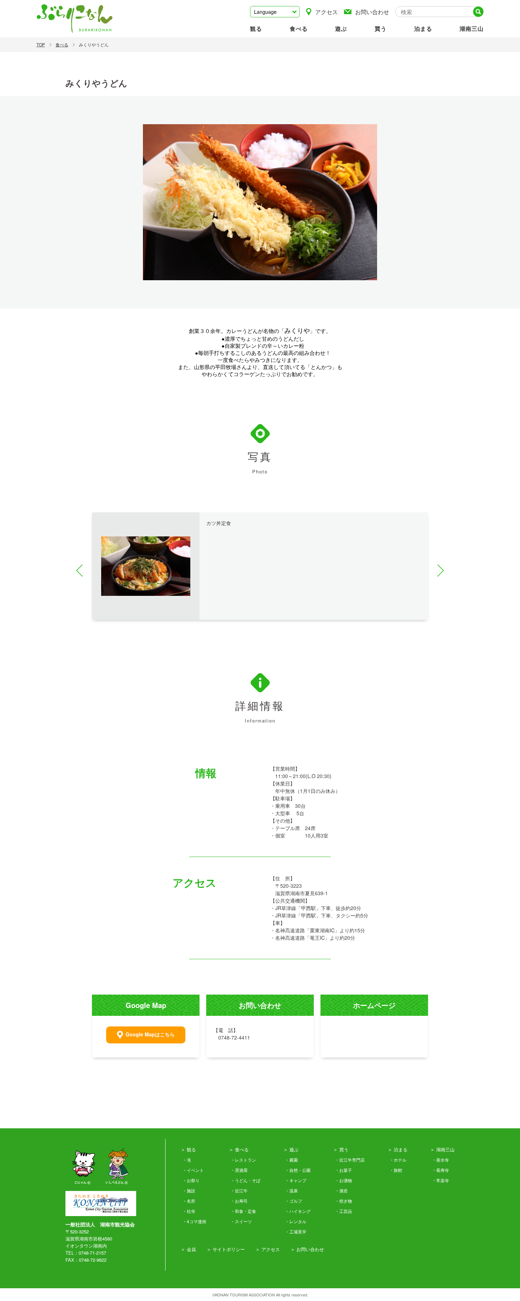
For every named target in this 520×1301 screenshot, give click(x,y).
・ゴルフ (293, 1201)
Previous (82, 570)
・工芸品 (343, 1211)
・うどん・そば (245, 1180)
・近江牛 (239, 1190)
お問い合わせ (372, 11)
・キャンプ (295, 1180)
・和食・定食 (243, 1211)
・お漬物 (343, 1180)
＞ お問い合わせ (307, 1249)
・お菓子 (343, 1170)
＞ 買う (340, 1149)
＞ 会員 (188, 1249)
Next (438, 570)
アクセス (326, 11)
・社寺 (189, 1211)
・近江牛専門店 (350, 1160)
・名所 (189, 1201)
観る (256, 28)
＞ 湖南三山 (442, 1149)
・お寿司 (239, 1201)
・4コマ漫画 (194, 1221)
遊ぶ (341, 28)
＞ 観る (188, 1149)
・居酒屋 (239, 1170)
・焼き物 (343, 1201)
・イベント (193, 1170)
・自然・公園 (298, 1170)
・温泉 (291, 1190)
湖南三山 (472, 28)
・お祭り (191, 1180)
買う (381, 28)
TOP (40, 44)
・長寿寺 (440, 1170)
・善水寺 (440, 1160)
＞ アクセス (267, 1249)
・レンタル (295, 1221)
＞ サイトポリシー (226, 1249)
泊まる (423, 28)
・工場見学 (295, 1231)
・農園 (291, 1160)
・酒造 (341, 1190)
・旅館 (395, 1170)
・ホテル (397, 1160)
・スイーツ (241, 1221)
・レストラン (243, 1160)
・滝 (187, 1160)
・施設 (189, 1190)
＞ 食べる (239, 1149)
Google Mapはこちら (150, 1034)
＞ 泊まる (398, 1149)
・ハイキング (298, 1211)
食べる (299, 28)
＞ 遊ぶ (291, 1149)
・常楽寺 (440, 1180)
